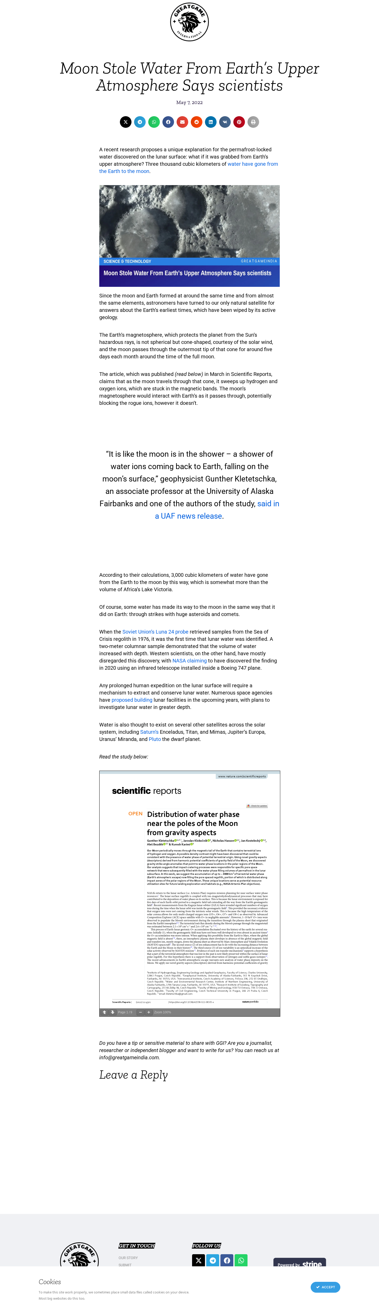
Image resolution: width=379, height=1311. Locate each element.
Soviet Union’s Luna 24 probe (155, 632)
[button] (125, 122)
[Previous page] (104, 1012)
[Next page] (113, 1012)
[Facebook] (226, 1260)
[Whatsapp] (241, 1260)
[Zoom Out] (140, 1012)
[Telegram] (212, 1260)
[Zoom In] (149, 1012)
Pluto (155, 739)
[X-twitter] (198, 1260)
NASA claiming (189, 661)
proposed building (132, 700)
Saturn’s (150, 732)
